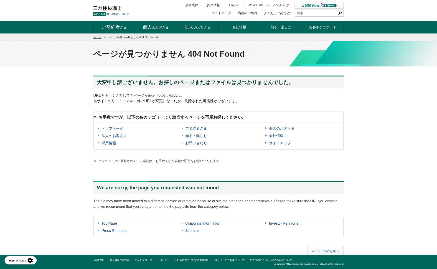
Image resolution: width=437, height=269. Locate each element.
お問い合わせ (196, 143)
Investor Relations (283, 223)
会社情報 (276, 136)
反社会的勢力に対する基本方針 (192, 260)
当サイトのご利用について (230, 260)
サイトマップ (221, 13)
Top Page (109, 223)
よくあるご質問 (275, 13)
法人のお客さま (114, 136)
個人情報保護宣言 (119, 260)
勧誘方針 (99, 260)
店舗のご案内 (247, 13)
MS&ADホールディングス (267, 5)
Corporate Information (202, 223)
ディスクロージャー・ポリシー (152, 260)
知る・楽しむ (196, 136)
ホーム (97, 37)
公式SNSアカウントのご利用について (271, 260)
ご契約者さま (196, 128)
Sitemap (192, 231)
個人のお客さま (282, 128)
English (234, 5)
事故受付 (191, 5)
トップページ (112, 128)
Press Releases (114, 231)
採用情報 (213, 5)
